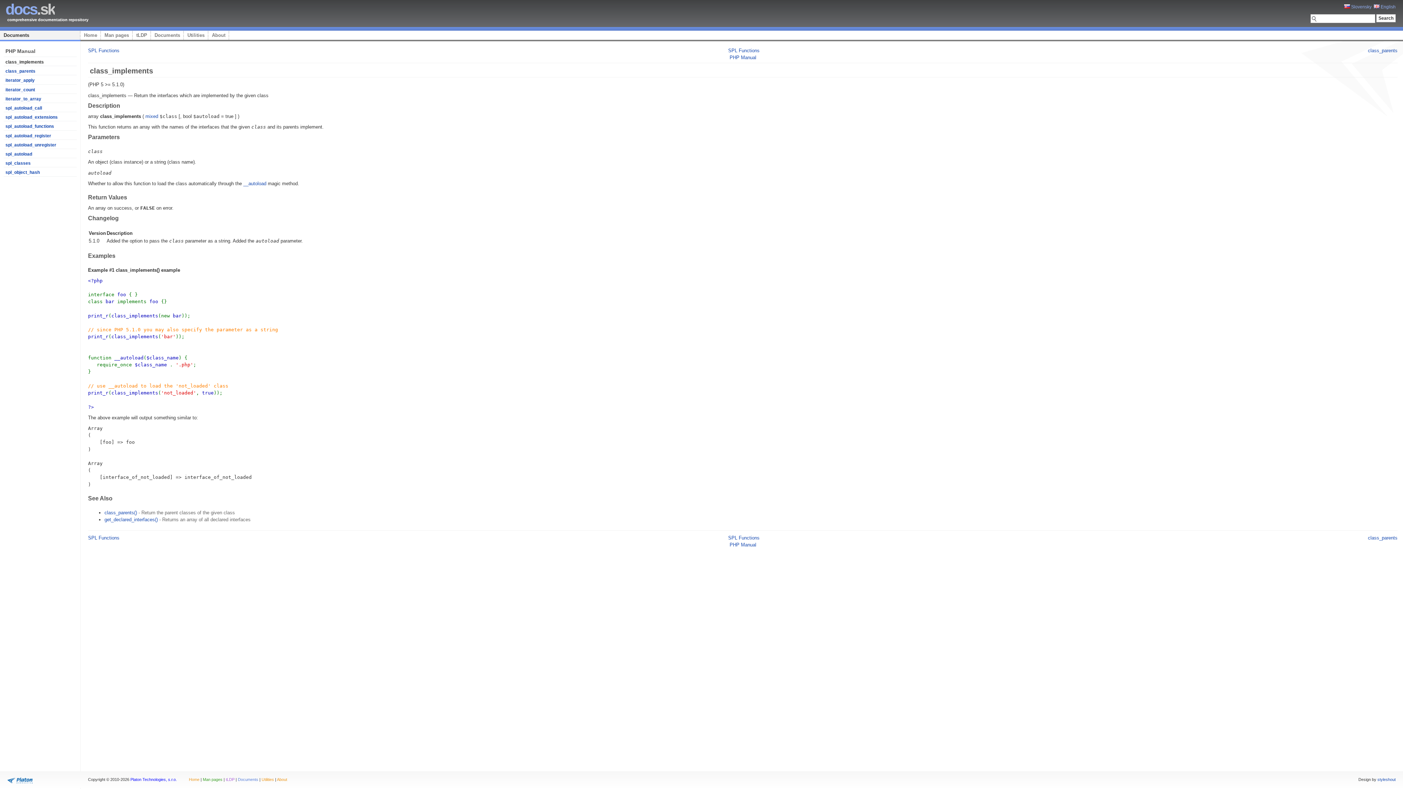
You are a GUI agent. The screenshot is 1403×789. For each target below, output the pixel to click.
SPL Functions (103, 50)
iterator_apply (20, 80)
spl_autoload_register (28, 136)
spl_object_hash (22, 172)
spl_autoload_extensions (31, 117)
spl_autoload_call (23, 108)
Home (90, 35)
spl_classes (18, 163)
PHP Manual (743, 57)
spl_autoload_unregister (30, 145)
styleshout (1386, 779)
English (1388, 6)
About (218, 35)
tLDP (141, 35)
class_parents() (120, 512)
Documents (16, 35)
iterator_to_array (23, 99)
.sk (30, 9)
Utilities (196, 35)
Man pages (116, 35)
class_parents (20, 71)
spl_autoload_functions (29, 126)
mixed (151, 116)
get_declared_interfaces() (131, 519)
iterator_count (20, 90)
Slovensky (1361, 6)
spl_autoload (18, 154)
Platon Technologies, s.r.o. (153, 779)
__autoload (254, 183)
